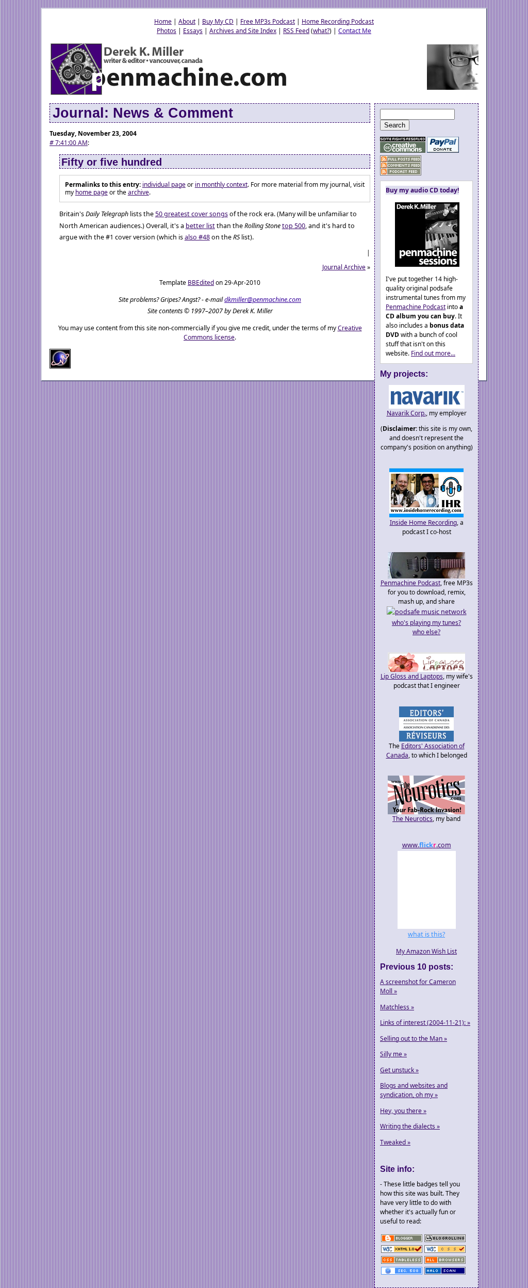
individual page (164, 184)
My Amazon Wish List (426, 951)
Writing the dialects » (410, 1126)
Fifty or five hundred (111, 162)
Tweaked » (395, 1142)
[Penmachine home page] (169, 94)
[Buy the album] (422, 264)
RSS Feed (296, 30)
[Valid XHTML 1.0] (401, 1252)
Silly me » (393, 1054)
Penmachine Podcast (416, 306)
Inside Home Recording (423, 522)
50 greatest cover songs (191, 214)
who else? (426, 631)
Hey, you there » (403, 1110)
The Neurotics (412, 818)
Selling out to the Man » (413, 1038)
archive (138, 192)
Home (163, 21)
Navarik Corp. (406, 413)
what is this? (426, 934)
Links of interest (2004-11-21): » (425, 1022)
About (186, 21)
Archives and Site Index (242, 30)
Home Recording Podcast (338, 21)
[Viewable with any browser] (445, 1263)
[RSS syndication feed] (400, 159)
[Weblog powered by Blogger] (401, 1241)
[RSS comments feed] (400, 165)
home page (91, 192)
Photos (166, 30)
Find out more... (433, 353)
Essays (193, 30)
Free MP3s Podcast (267, 21)
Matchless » (397, 1007)
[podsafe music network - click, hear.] (427, 611)
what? (321, 30)
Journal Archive (344, 267)
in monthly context (221, 184)
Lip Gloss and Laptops (412, 676)
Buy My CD (218, 21)
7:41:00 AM (69, 142)
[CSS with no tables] (401, 1263)
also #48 (197, 237)
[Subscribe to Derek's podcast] (400, 171)
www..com (426, 845)
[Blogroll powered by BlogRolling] (445, 1241)
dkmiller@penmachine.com (262, 299)
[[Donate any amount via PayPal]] (443, 150)
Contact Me (354, 30)
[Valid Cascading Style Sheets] (445, 1252)
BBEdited (201, 282)
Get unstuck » (399, 1070)
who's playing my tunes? (426, 622)
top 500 (293, 225)
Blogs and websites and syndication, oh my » (414, 1090)
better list (200, 225)
